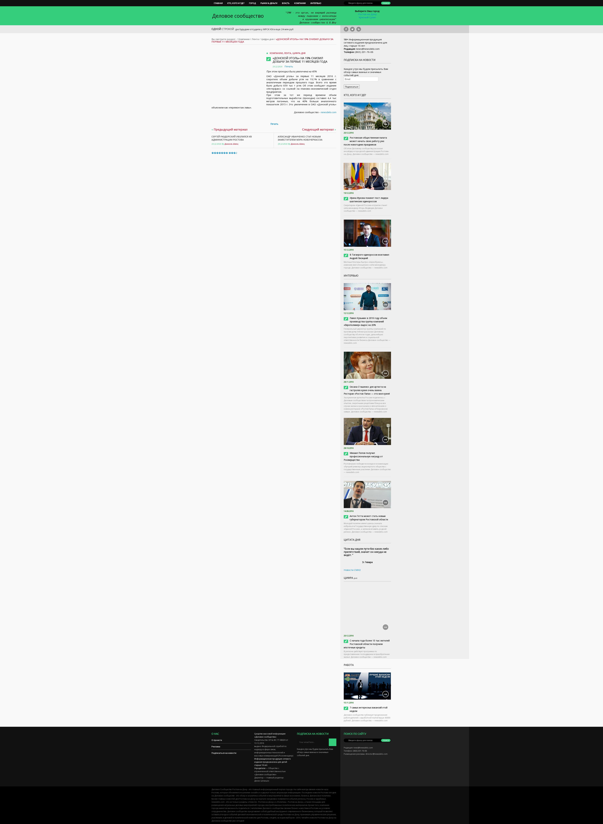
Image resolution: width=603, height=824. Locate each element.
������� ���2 (224, 152)
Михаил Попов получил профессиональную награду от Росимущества (363, 456)
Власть (286, 3)
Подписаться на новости (224, 753)
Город (252, 3)
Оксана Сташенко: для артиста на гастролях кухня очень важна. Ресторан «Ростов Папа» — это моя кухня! (367, 390)
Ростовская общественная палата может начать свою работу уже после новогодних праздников (365, 141)
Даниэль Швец (231, 144)
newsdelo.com (328, 112)
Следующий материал (319, 129)
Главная (218, 3)
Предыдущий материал (229, 129)
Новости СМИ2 (352, 569)
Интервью (315, 3)
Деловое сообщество (238, 15)
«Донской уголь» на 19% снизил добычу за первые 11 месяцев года (300, 59)
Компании (300, 3)
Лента (255, 39)
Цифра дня (267, 39)
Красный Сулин (367, 17)
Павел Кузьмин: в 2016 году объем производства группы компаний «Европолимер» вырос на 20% (365, 321)
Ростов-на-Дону (367, 14)
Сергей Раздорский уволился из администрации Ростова (232, 138)
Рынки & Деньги (269, 3)
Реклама (216, 746)
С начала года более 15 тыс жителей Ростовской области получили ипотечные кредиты (367, 644)
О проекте (217, 740)
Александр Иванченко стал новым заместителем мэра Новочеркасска (300, 138)
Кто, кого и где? (235, 3)
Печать (289, 66)
